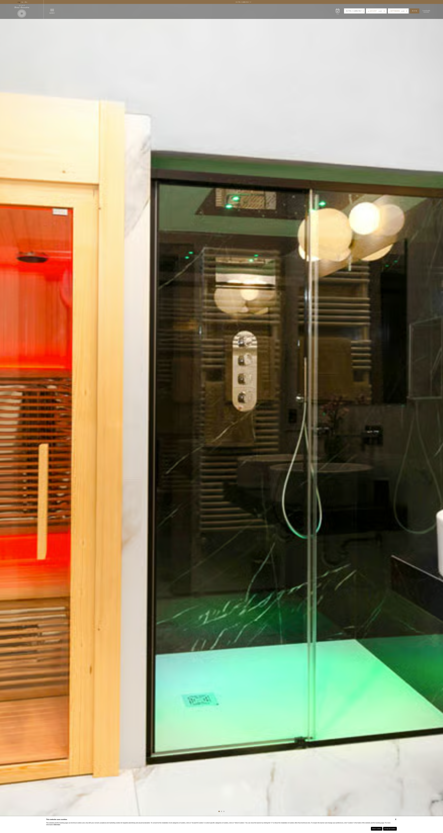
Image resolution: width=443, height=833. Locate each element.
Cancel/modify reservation (426, 11)
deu (25, 2)
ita (22, 2)
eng (18, 2)
